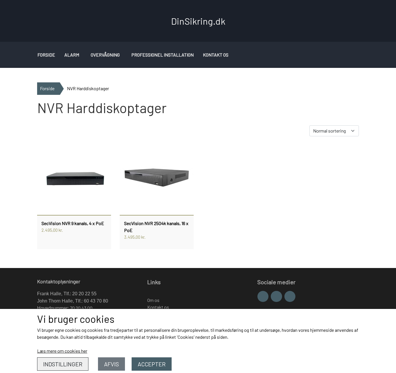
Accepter (152, 364)
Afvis (111, 364)
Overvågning (105, 54)
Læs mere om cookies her (62, 351)
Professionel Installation (162, 54)
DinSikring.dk (198, 20)
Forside (46, 54)
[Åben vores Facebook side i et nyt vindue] (262, 296)
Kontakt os (215, 54)
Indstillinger (62, 364)
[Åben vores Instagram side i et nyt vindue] (276, 296)
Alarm (71, 54)
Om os (153, 300)
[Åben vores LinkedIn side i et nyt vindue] (289, 296)
